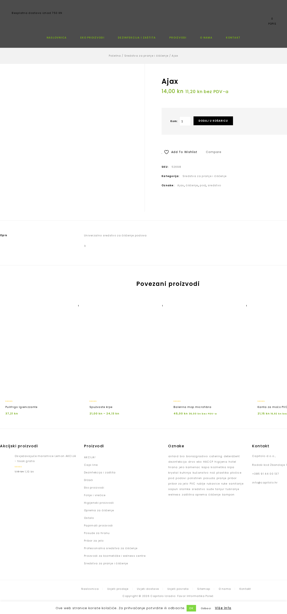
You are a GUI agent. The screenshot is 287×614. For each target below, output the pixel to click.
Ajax (180, 185)
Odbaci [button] (206, 608)
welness (174, 494)
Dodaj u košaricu (213, 121)
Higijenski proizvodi (99, 503)
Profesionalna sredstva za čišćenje (110, 548)
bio (182, 456)
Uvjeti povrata (178, 589)
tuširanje (232, 489)
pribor (232, 478)
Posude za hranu (97, 533)
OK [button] (191, 608)
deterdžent (232, 456)
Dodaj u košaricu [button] (210, 391)
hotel (232, 461)
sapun (173, 489)
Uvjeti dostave (148, 589)
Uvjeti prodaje (118, 589)
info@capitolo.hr (265, 482)
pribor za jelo (178, 483)
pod (203, 185)
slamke (185, 489)
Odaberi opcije (42, 391)
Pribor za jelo (94, 540)
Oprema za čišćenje (99, 510)
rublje (201, 483)
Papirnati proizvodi (98, 525)
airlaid (173, 456)
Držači (88, 480)
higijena (221, 461)
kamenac (193, 467)
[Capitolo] (143, 13)
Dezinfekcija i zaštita (137, 37)
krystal (173, 472)
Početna (115, 55)
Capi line (91, 465)
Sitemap (203, 589)
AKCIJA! (90, 457)
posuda (209, 478)
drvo (191, 461)
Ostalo (89, 518)
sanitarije (236, 483)
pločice (235, 472)
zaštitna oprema (194, 494)
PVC (193, 483)
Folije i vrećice (95, 495)
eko (199, 461)
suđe (210, 489)
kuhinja (185, 472)
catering (215, 456)
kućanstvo (201, 472)
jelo (181, 467)
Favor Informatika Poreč (195, 596)
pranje (221, 478)
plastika (222, 472)
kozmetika (218, 467)
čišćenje (192, 185)
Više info (223, 608)
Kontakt (233, 37)
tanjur (219, 489)
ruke (224, 483)
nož (212, 472)
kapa (205, 467)
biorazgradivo (197, 456)
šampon (228, 494)
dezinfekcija (177, 461)
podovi (181, 478)
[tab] (33, 235)
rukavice (213, 483)
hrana (173, 467)
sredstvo (214, 185)
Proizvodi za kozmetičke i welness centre (115, 556)
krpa (231, 467)
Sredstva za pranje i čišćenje (146, 55)
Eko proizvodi (92, 37)
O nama (206, 37)
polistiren (195, 478)
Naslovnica (57, 37)
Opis (3, 235)
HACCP (208, 461)
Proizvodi (178, 37)
